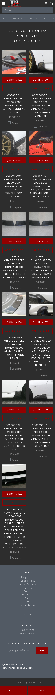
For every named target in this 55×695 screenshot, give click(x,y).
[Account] (46, 3)
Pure (27, 598)
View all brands (27, 605)
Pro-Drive (27, 594)
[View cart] (51, 3)
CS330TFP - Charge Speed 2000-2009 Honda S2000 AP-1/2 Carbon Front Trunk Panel (14, 348)
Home (5, 18)
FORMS (27, 587)
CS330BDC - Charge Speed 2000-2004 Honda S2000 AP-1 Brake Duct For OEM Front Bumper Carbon (14, 267)
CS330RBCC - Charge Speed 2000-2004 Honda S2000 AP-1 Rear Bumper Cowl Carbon (14, 186)
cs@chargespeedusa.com (17, 667)
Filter (13, 690)
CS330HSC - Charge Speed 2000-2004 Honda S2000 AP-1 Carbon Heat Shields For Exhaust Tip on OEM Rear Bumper (41, 351)
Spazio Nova (27, 580)
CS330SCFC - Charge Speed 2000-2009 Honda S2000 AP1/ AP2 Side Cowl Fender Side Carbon (41, 435)
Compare (16, 123)
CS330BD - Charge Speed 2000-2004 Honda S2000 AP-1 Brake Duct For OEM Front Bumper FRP (41, 267)
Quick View (14, 80)
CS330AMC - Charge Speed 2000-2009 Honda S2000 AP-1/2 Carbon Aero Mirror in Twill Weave (41, 186)
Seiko (27, 601)
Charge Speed (27, 577)
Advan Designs (27, 584)
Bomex (28, 591)
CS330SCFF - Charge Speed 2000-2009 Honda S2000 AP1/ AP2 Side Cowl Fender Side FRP (41, 105)
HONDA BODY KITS (22, 18)
